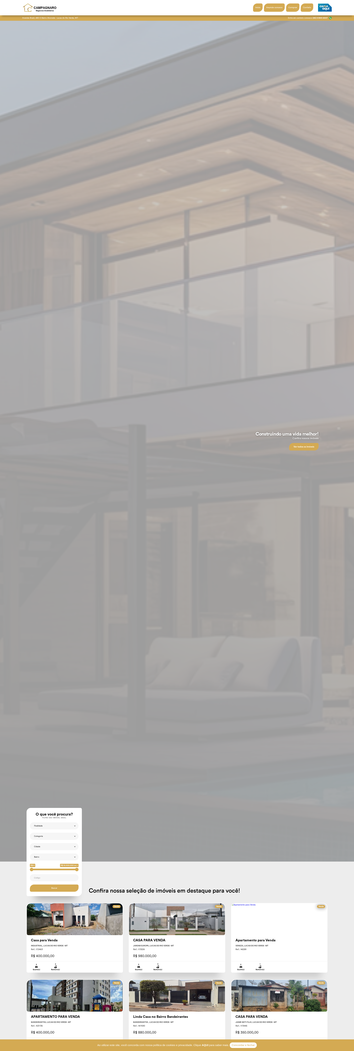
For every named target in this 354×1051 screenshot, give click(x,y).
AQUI (205, 1045)
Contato (307, 7)
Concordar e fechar (243, 1045)
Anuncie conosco (274, 7)
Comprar (292, 7)
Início (257, 7)
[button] (54, 825)
